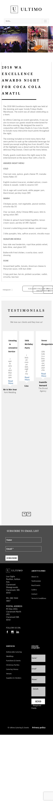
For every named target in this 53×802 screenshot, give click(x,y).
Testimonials (36, 581)
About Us (34, 577)
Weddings (9, 656)
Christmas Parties (12, 665)
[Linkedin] (17, 632)
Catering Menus (12, 669)
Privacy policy (39, 727)
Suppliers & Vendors (13, 678)
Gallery (34, 590)
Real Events (35, 585)
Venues (9, 674)
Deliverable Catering (14, 652)
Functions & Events (13, 661)
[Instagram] (12, 632)
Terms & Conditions (38, 598)
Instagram (7, 290)
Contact (34, 594)
